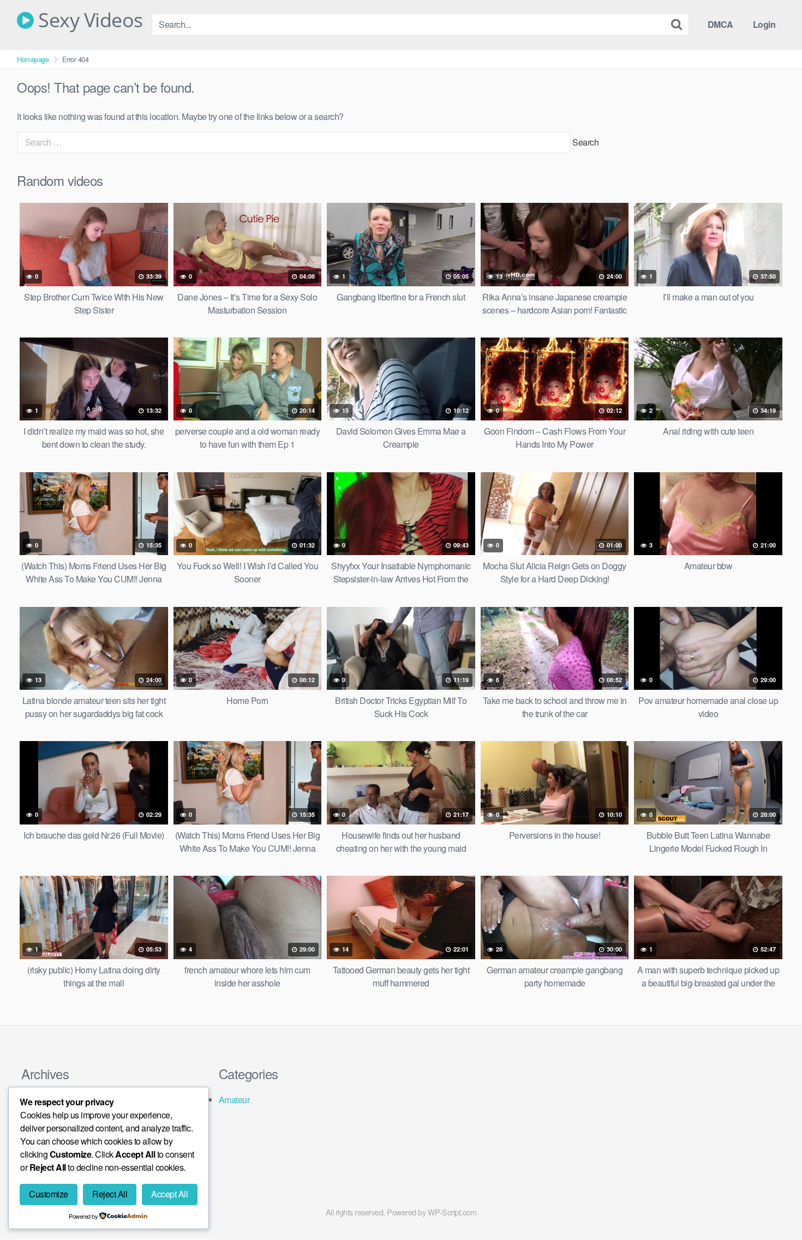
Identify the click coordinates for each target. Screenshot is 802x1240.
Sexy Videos (88, 20)
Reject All (109, 1194)
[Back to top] (772, 1205)
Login (764, 24)
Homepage (33, 59)
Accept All (169, 1194)
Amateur (234, 1099)
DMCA (720, 24)
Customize (48, 1194)
